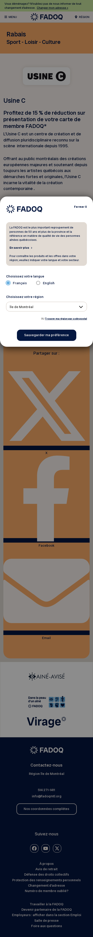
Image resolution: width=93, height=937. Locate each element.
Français (20, 283)
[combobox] (46, 306)
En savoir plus (19, 247)
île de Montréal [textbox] (21, 307)
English (49, 283)
